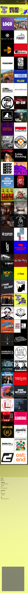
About (2, 486)
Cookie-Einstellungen (8, 585)
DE (16, 1)
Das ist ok (5, 588)
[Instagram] (3, 480)
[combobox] (13, 3)
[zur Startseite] (3, 1)
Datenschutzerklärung (7, 583)
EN (18, 1)
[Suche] (26, 3)
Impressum (3, 494)
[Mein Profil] (21, 1)
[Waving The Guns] (14, 9)
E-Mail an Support (4, 488)
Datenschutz (3, 493)
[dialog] (13, 579)
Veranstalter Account (5, 498)
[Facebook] (1, 480)
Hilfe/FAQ (2, 485)
